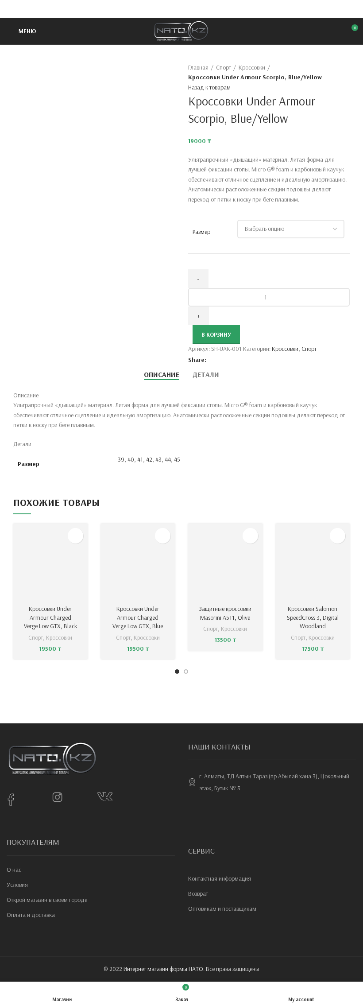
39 (121, 459)
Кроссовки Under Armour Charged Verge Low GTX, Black (50, 617)
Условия (17, 885)
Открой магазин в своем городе (47, 900)
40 (130, 459)
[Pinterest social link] (182, 9)
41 (140, 459)
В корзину (216, 334)
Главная (198, 67)
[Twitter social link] (171, 9)
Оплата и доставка (31, 915)
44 (168, 459)
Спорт (223, 67)
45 (177, 459)
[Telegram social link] (202, 9)
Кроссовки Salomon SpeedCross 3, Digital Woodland (313, 617)
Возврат (198, 893)
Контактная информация (219, 878)
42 (149, 459)
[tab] (161, 374)
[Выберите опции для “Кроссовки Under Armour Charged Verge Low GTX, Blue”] (162, 536)
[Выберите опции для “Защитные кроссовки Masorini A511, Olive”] (250, 536)
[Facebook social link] (161, 9)
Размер (201, 232)
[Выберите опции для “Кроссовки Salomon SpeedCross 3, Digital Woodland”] (337, 536)
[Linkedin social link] (192, 9)
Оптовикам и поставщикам (222, 909)
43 (158, 459)
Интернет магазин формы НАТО (163, 969)
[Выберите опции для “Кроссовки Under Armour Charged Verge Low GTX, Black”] (75, 536)
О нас (14, 870)
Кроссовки (252, 67)
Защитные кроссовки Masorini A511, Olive (225, 613)
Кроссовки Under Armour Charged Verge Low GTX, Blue (137, 617)
